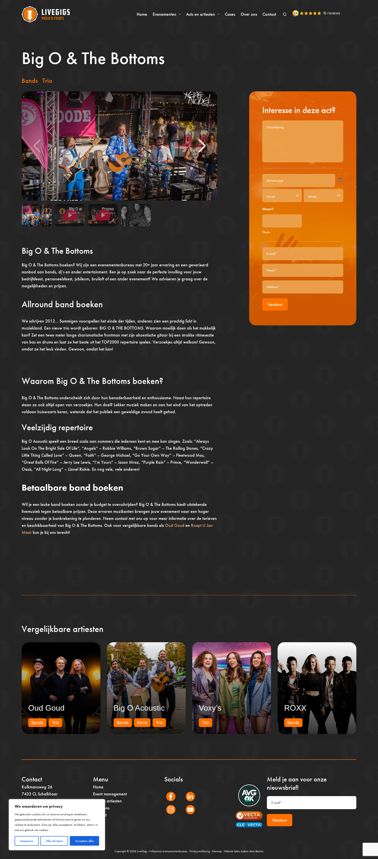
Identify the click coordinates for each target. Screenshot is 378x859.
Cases (230, 14)
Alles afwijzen (54, 841)
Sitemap (217, 851)
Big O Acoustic (139, 707)
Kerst (142, 722)
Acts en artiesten (200, 14)
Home (142, 14)
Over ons (249, 14)
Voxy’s (210, 707)
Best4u (260, 851)
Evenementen (164, 14)
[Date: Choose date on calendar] (340, 180)
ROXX (295, 707)
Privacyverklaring (200, 851)
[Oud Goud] (61, 688)
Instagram (168, 815)
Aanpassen (26, 841)
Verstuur (275, 304)
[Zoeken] (284, 14)
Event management (110, 794)
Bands (30, 80)
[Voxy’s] (231, 688)
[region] (57, 824)
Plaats (266, 232)
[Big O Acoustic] (146, 688)
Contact (269, 14)
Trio (47, 80)
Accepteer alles (84, 841)
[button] (201, 146)
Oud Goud (174, 525)
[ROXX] (317, 688)
